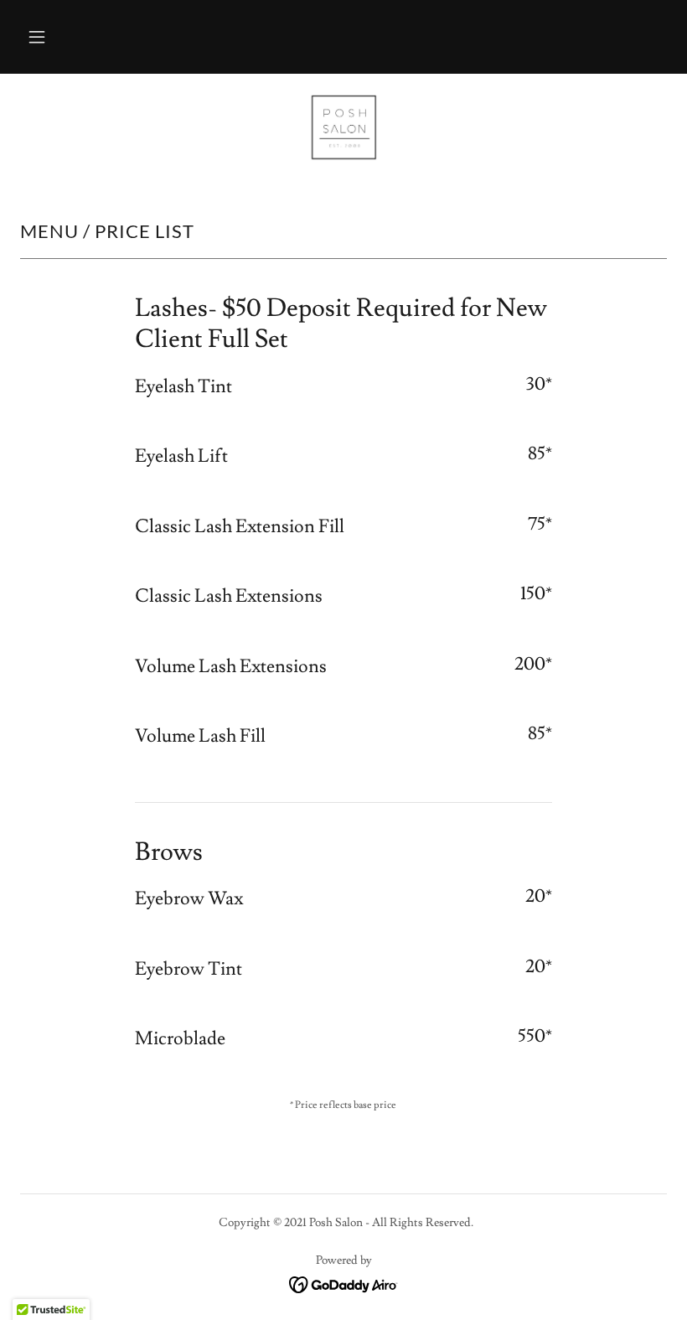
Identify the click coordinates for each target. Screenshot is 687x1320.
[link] (343, 127)
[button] (37, 37)
